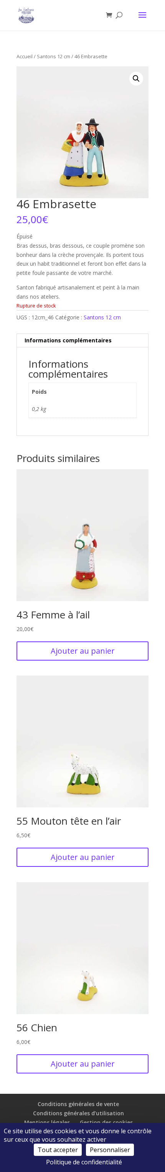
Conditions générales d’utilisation (78, 1113)
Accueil (24, 56)
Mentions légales (47, 1122)
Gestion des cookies (106, 1122)
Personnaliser (110, 1150)
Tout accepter (58, 1150)
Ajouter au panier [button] (83, 651)
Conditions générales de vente (78, 1104)
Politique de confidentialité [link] (84, 1162)
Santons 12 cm (53, 56)
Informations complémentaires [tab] (68, 340)
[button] (136, 78)
